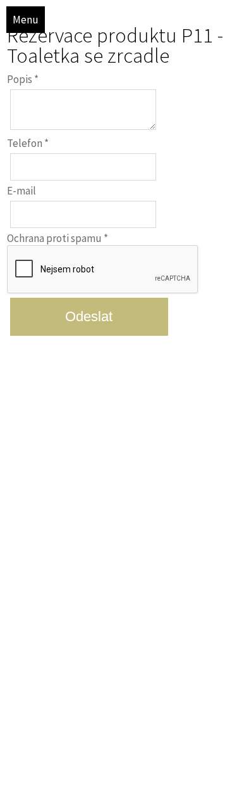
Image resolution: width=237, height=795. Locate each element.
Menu (26, 20)
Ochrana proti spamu (57, 238)
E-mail (21, 191)
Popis (23, 79)
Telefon (28, 143)
